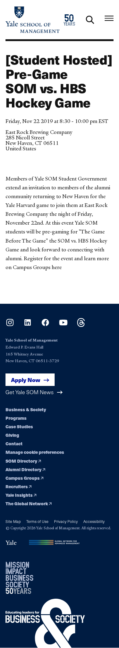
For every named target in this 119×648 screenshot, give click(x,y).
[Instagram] (9, 325)
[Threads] (81, 325)
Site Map (13, 521)
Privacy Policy (66, 521)
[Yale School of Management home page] (32, 19)
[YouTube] (63, 325)
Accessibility (94, 521)
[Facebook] (45, 325)
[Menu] (109, 18)
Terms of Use (37, 521)
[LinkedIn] (27, 325)
